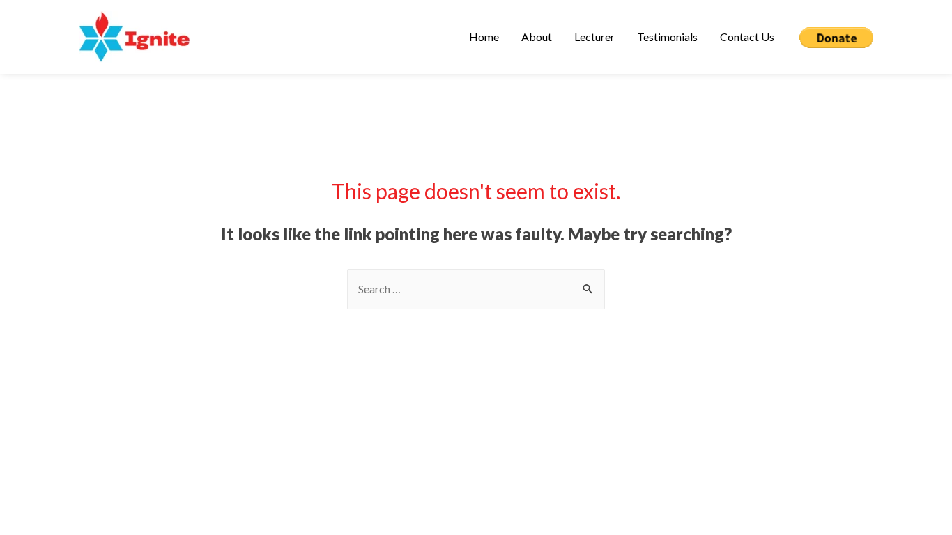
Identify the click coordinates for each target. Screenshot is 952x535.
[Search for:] (476, 288)
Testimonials (667, 36)
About (536, 36)
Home (484, 36)
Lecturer (594, 36)
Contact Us (747, 36)
